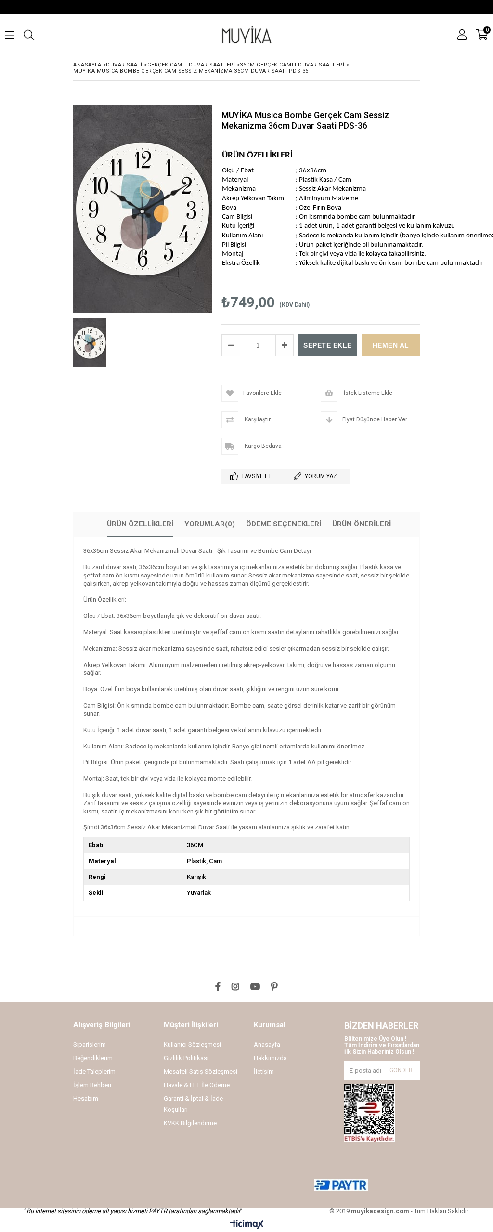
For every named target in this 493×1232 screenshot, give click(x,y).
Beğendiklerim (93, 1058)
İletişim (264, 1071)
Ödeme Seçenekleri (283, 524)
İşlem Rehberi (92, 1084)
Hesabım (85, 1098)
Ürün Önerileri (361, 524)
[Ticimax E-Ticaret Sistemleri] (247, 1225)
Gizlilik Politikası (186, 1058)
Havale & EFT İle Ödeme (197, 1084)
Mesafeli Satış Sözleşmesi (200, 1071)
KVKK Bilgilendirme (190, 1123)
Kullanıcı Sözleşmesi (192, 1044)
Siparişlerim (89, 1044)
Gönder (401, 1070)
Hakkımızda (270, 1058)
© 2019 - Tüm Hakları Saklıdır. (399, 1211)
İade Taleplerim (94, 1071)
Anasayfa (267, 1044)
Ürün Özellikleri (140, 524)
